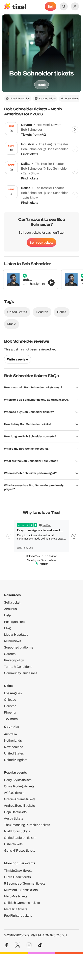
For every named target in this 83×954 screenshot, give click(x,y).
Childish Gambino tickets (22, 902)
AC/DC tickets (14, 792)
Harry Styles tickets (17, 780)
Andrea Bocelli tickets (19, 805)
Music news (12, 641)
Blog (7, 628)
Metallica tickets (15, 909)
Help (7, 615)
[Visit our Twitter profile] (17, 945)
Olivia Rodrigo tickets (19, 786)
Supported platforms (18, 647)
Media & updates (16, 634)
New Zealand (13, 747)
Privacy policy (14, 660)
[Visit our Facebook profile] (6, 945)
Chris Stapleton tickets (20, 837)
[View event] (75, 129)
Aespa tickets (13, 818)
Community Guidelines (20, 673)
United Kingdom (15, 759)
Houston (42, 312)
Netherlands (13, 740)
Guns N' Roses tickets (19, 850)
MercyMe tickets (15, 896)
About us (10, 609)
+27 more (11, 719)
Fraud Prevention (20, 98)
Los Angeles (13, 693)
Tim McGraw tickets (18, 870)
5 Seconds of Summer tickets (24, 883)
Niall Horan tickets (17, 831)
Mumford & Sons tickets (21, 890)
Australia (10, 734)
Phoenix (10, 712)
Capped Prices (47, 98)
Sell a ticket (12, 602)
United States (17, 312)
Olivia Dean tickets (17, 877)
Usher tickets (13, 844)
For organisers (14, 621)
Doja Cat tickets (15, 812)
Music (11, 324)
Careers (10, 654)
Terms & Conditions (18, 666)
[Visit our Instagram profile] (29, 945)
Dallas (61, 312)
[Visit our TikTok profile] (40, 945)
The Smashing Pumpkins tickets (27, 825)
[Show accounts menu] (75, 6)
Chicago (10, 699)
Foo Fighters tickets (18, 915)
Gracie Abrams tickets (19, 799)
